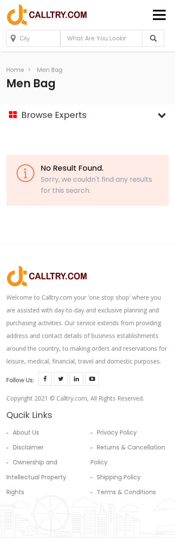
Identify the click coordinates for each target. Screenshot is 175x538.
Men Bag (49, 70)
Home (15, 70)
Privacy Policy (117, 432)
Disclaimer (28, 447)
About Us (26, 432)
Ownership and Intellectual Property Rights (36, 477)
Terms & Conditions (126, 492)
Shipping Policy (119, 477)
